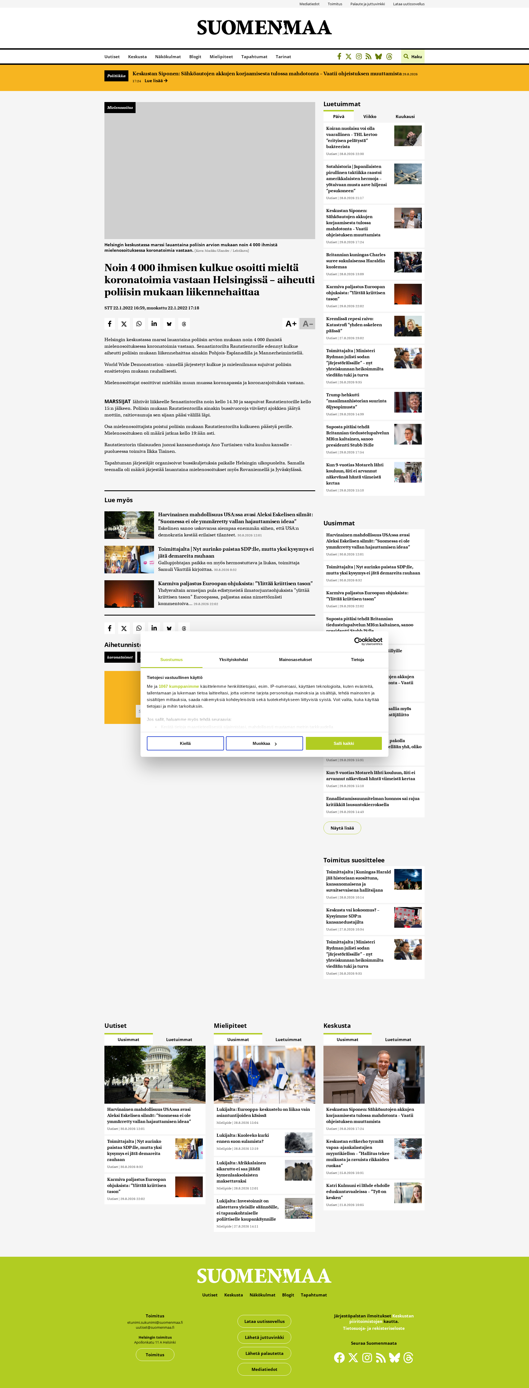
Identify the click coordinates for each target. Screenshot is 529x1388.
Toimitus (335, 3)
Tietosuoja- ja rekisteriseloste (374, 1328)
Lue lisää (154, 80)
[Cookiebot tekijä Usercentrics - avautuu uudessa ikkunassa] (358, 641)
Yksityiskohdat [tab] (233, 659)
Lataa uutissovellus (409, 3)
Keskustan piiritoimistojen (381, 1318)
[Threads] (391, 57)
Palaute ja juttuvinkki (367, 3)
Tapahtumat (254, 56)
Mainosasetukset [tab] (295, 659)
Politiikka (116, 75)
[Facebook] (340, 57)
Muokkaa (261, 743)
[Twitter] (354, 1361)
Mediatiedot (309, 3)
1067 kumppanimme (179, 686)
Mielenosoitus (120, 107)
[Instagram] (360, 57)
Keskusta (137, 56)
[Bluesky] (396, 1361)
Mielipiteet (221, 56)
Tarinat (283, 56)
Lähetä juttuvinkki (264, 1337)
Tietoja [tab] (357, 659)
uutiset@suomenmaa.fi (155, 1327)
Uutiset (112, 56)
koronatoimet (120, 657)
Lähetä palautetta (264, 1353)
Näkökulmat (168, 56)
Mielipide (224, 1122)
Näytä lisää (342, 828)
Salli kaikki (344, 743)
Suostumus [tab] (171, 659)
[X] (350, 57)
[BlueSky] (380, 57)
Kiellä (185, 743)
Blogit (195, 56)
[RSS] (370, 57)
